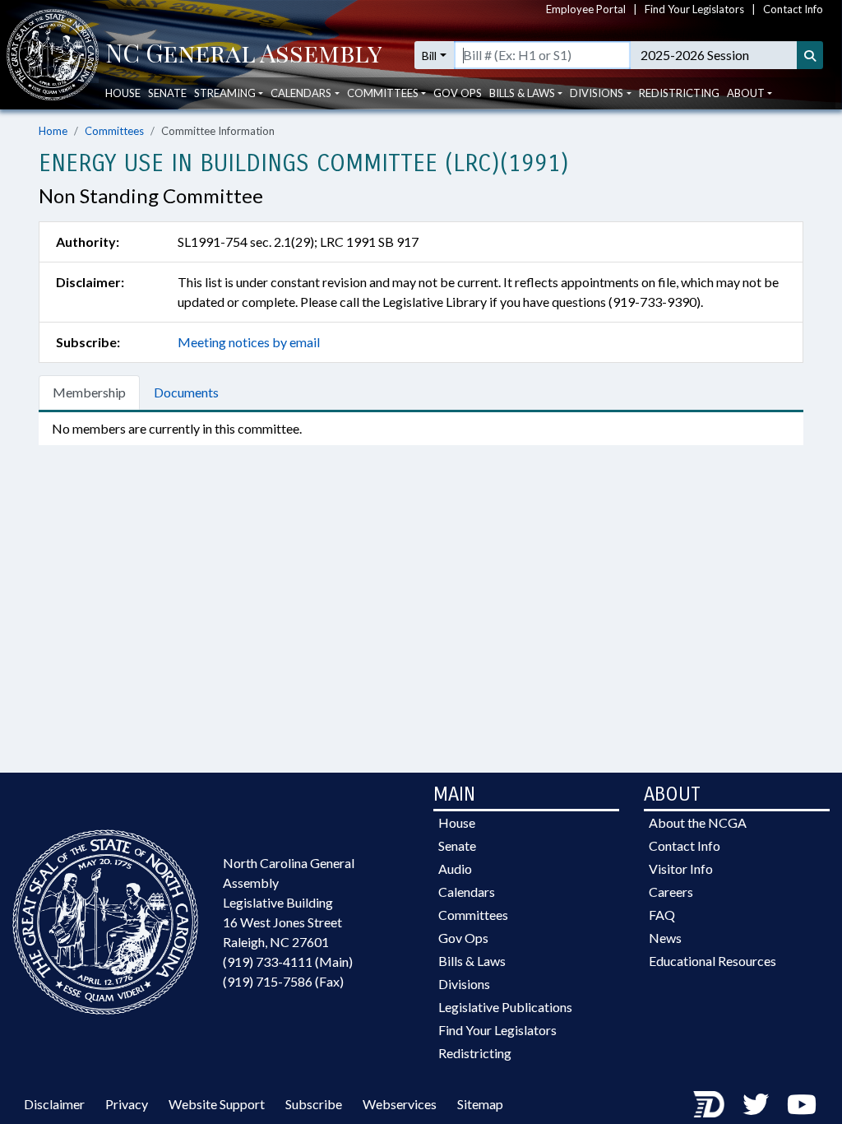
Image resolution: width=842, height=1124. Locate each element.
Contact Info (793, 9)
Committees (114, 130)
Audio (455, 868)
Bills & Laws (472, 960)
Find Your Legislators (694, 9)
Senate (167, 93)
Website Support (217, 1104)
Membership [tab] (89, 392)
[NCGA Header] (243, 55)
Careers (671, 891)
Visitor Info (681, 868)
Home (53, 130)
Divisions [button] (596, 93)
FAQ (662, 914)
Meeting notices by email (249, 342)
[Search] (810, 55)
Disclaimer (54, 1104)
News (665, 937)
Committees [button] (383, 93)
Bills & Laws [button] (522, 93)
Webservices (400, 1104)
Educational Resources (712, 960)
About (746, 93)
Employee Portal (586, 9)
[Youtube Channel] (801, 1104)
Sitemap (480, 1104)
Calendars (466, 891)
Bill (429, 56)
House (123, 93)
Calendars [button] (301, 93)
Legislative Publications (505, 1007)
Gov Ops (457, 93)
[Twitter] (755, 1104)
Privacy (126, 1104)
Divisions (464, 984)
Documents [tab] (186, 392)
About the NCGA (698, 822)
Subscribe (313, 1104)
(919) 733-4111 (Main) (288, 961)
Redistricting (679, 93)
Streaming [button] (225, 93)
